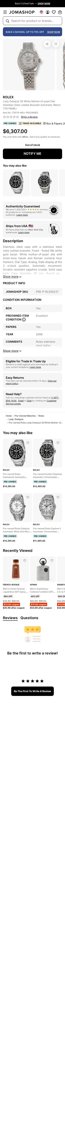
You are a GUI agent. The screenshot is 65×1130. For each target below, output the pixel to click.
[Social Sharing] (47, 44)
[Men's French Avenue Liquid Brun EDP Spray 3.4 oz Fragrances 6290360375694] (24, 560)
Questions (29, 618)
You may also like (15, 165)
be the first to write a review (32, 691)
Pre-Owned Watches (25, 415)
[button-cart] (60, 12)
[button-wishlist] (54, 12)
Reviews (10, 618)
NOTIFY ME (32, 153)
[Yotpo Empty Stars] (11, 117)
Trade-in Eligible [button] (32, 123)
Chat (29, 400)
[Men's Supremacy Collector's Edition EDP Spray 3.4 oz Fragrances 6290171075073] (52, 560)
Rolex (41, 415)
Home (9, 415)
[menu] (5, 12)
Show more (10, 276)
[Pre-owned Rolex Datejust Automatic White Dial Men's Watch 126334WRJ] (28, 497)
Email (21, 400)
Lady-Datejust (16, 419)
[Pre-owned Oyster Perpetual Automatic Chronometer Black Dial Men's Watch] (58, 442)
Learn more (22, 215)
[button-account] (48, 12)
